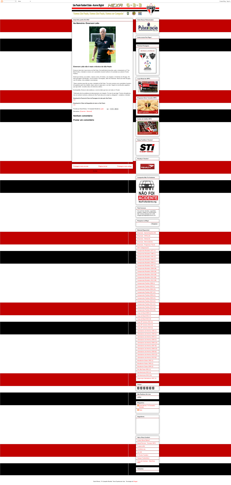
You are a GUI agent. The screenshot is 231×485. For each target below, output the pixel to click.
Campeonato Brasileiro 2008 (145, 268)
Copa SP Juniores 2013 (144, 328)
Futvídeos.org (141, 449)
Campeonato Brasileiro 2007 (145, 265)
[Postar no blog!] (112, 109)
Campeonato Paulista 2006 (145, 289)
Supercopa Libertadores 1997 (145, 378)
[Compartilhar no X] (114, 109)
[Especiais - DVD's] (142, 235)
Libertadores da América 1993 (146, 333)
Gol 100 (139, 452)
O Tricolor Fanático (142, 455)
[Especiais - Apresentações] (145, 233)
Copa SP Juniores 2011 (144, 322)
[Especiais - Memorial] (86, 111)
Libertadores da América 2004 (146, 336)
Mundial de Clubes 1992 (144, 360)
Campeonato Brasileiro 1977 (145, 250)
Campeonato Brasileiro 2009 (145, 271)
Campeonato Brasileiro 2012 (145, 280)
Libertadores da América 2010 (146, 354)
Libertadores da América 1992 (146, 331)
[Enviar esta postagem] (107, 109)
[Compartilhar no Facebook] (116, 109)
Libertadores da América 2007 (146, 345)
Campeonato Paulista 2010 (145, 301)
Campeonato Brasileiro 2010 (145, 274)
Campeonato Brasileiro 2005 (145, 259)
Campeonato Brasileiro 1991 (145, 256)
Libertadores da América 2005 (146, 339)
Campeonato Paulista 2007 (145, 292)
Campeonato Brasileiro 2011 (145, 277)
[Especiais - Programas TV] (145, 244)
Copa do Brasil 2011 (143, 316)
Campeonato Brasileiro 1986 (145, 253)
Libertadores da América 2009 (146, 351)
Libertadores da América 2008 (146, 348)
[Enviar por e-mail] (111, 109)
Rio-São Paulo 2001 (143, 369)
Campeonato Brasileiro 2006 (145, 262)
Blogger (135, 481)
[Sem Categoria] (142, 247)
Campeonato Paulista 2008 (145, 295)
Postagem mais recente (80, 166)
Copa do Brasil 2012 (143, 319)
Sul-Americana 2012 (143, 375)
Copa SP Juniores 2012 (144, 325)
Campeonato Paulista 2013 (145, 310)
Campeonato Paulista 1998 (145, 283)
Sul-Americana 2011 (143, 372)
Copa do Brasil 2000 (143, 313)
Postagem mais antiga (124, 166)
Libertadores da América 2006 (146, 342)
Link (74, 100)
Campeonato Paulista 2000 (145, 286)
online (139, 397)
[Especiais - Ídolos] (142, 238)
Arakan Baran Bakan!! (143, 440)
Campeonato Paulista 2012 (145, 307)
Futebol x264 (141, 446)
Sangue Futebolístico (143, 458)
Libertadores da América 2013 (146, 357)
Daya (140, 410)
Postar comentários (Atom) (105, 171)
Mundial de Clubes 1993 (144, 363)
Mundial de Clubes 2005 (144, 366)
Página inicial (102, 166)
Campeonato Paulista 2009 (145, 298)
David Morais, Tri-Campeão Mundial (147, 406)
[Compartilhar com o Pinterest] (117, 109)
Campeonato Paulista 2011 (145, 304)
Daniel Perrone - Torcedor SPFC (146, 443)
